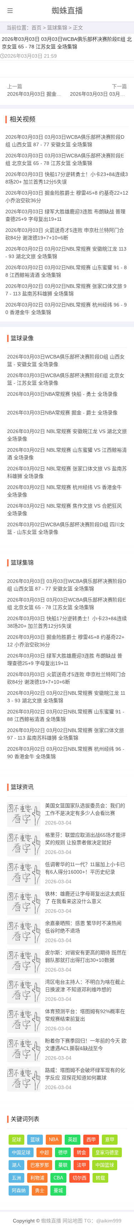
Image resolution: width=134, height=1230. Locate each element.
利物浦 (37, 1178)
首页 (36, 27)
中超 (44, 1152)
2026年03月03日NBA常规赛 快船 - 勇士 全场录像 (62, 394)
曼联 (63, 1165)
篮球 (35, 1139)
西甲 (91, 1139)
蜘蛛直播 (67, 10)
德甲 (63, 1152)
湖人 (16, 1165)
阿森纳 (19, 1190)
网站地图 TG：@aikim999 (92, 1221)
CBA (58, 1178)
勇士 (39, 1190)
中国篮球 (104, 1165)
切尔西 (79, 1178)
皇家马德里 (107, 1152)
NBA (54, 1139)
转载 (100, 1178)
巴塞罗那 (39, 1165)
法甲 (81, 1165)
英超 (72, 1139)
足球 (16, 1139)
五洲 (16, 1178)
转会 (81, 1152)
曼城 (58, 1190)
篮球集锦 (57, 27)
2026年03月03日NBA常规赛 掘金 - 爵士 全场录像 (62, 412)
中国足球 (21, 1152)
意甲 (109, 1139)
